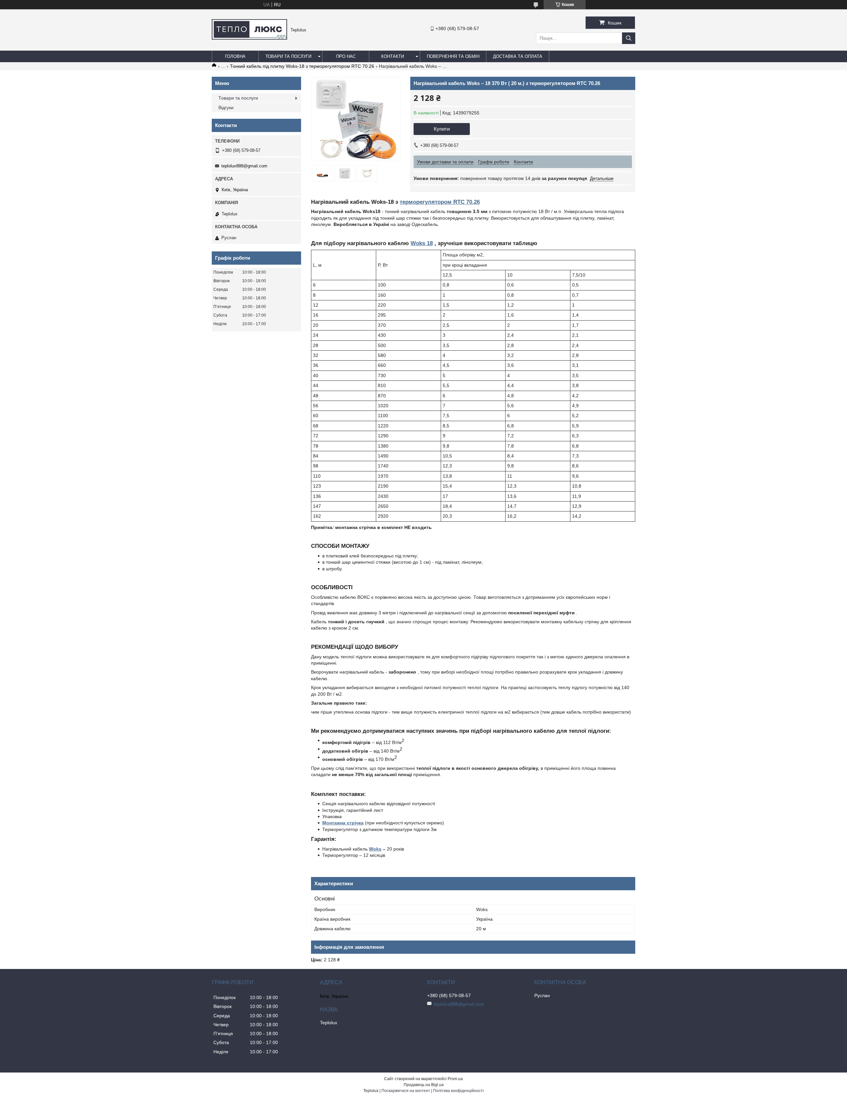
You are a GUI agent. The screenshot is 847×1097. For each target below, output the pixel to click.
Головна (235, 56)
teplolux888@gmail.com (244, 165)
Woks (375, 849)
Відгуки (226, 107)
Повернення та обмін (453, 56)
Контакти (392, 56)
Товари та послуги (288, 56)
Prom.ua (455, 1078)
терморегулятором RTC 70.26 (440, 202)
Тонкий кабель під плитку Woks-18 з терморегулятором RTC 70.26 (302, 66)
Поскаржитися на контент (405, 1090)
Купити (442, 129)
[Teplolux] (249, 38)
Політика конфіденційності (458, 1090)
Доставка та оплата (517, 56)
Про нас (346, 56)
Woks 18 (422, 243)
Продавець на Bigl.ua (424, 1084)
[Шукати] (628, 38)
